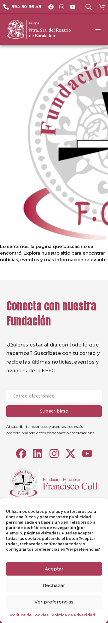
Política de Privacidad (73, 615)
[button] (89, 7)
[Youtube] (72, 7)
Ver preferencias (54, 602)
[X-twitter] (70, 453)
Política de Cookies (29, 615)
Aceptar (54, 569)
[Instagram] (61, 7)
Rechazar (54, 585)
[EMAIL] (54, 397)
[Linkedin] (37, 453)
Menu (97, 29)
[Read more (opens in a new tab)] (22, 7)
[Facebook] (51, 7)
